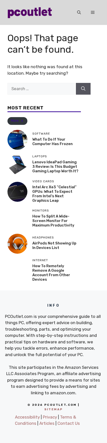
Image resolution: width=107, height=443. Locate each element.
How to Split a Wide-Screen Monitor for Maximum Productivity (53, 220)
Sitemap (53, 409)
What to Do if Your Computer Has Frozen (52, 141)
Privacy (50, 417)
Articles (46, 423)
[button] (79, 12)
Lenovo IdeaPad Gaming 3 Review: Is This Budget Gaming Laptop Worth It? (55, 166)
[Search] (83, 89)
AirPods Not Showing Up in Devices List (54, 245)
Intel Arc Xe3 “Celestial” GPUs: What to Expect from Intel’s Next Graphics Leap (54, 194)
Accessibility (27, 417)
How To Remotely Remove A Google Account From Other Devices (51, 273)
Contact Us (68, 423)
